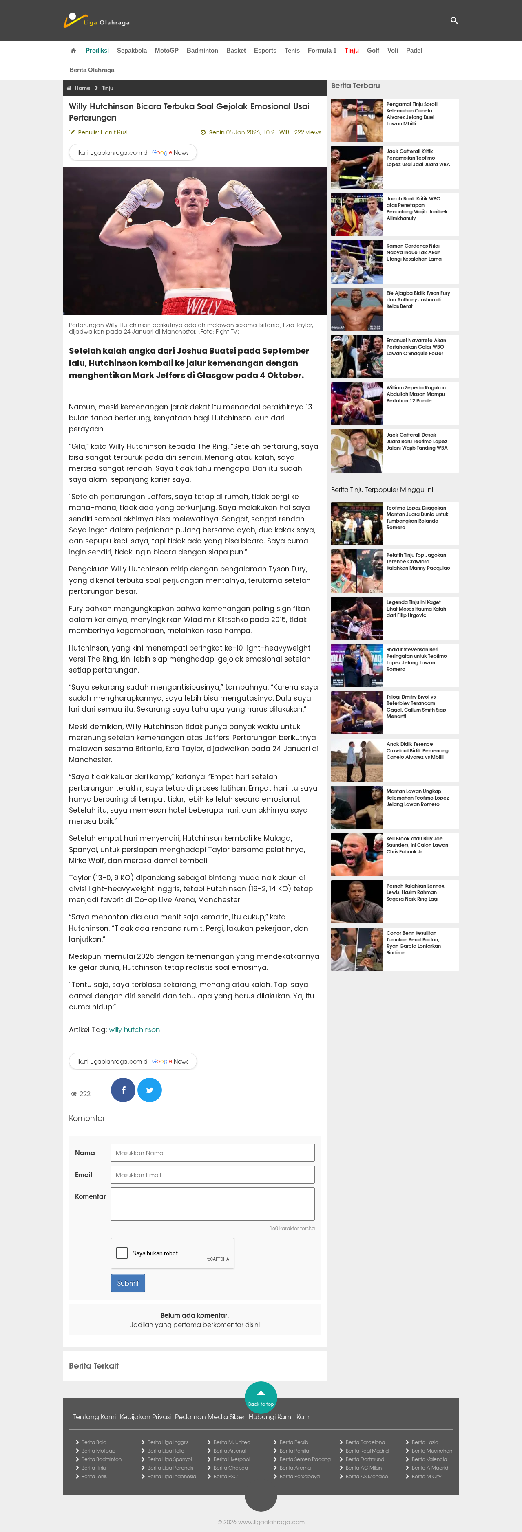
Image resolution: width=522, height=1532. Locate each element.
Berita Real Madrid (367, 1450)
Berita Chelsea (231, 1467)
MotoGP (167, 50)
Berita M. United (232, 1442)
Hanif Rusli (115, 132)
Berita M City (426, 1476)
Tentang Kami (94, 1416)
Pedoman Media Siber (210, 1416)
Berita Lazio (425, 1442)
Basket (236, 50)
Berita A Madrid (430, 1467)
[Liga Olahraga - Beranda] (96, 20)
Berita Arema (295, 1467)
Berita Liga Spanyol (170, 1459)
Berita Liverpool (232, 1459)
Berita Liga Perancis (170, 1467)
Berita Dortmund (365, 1459)
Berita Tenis (94, 1476)
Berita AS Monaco (367, 1476)
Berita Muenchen (432, 1450)
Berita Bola (94, 1442)
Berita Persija (294, 1450)
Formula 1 (322, 50)
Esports (265, 50)
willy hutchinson (134, 1029)
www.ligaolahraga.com (271, 1522)
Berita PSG (226, 1476)
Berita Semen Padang (305, 1459)
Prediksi (97, 50)
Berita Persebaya (300, 1476)
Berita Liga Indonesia (172, 1476)
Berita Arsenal (230, 1450)
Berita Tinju (94, 1467)
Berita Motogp (98, 1450)
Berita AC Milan (364, 1467)
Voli (392, 50)
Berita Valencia (429, 1459)
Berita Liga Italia (166, 1450)
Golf (373, 50)
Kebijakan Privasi (145, 1416)
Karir (303, 1416)
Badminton (202, 50)
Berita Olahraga (91, 69)
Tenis (292, 50)
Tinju (352, 50)
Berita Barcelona (365, 1442)
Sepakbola (132, 50)
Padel (414, 50)
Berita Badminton (102, 1459)
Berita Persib (294, 1442)
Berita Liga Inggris (168, 1442)
